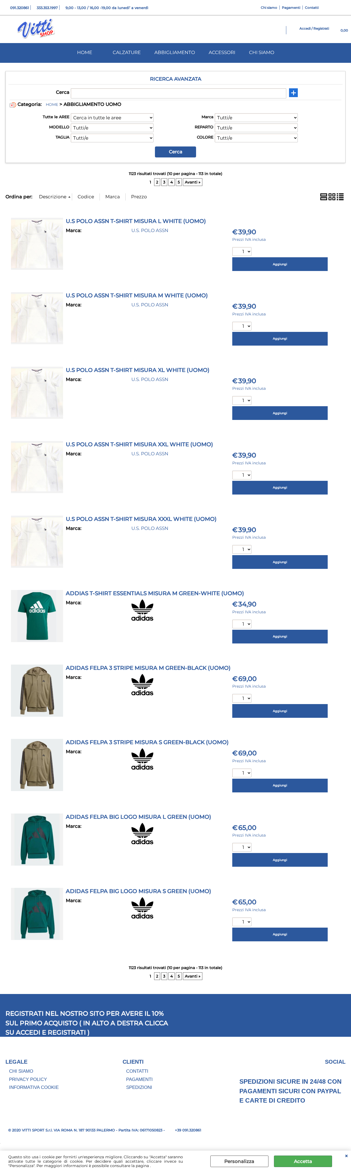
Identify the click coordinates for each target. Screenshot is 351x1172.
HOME (84, 52)
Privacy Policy (28, 1079)
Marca (207, 116)
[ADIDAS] (142, 619)
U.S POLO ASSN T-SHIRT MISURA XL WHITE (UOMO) (138, 370)
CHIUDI (346, 1156)
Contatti (312, 7)
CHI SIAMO (261, 52)
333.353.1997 (47, 7)
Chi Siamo (21, 1071)
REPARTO (204, 127)
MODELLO (59, 127)
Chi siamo (269, 7)
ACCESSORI (222, 52)
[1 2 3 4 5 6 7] (242, 327)
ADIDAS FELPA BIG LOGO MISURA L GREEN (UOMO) (138, 817)
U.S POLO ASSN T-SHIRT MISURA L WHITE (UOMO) (136, 221)
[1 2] (242, 252)
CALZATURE (127, 52)
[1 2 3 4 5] (242, 476)
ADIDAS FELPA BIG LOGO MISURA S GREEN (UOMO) (138, 891)
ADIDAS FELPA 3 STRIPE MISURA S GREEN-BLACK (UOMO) (147, 742)
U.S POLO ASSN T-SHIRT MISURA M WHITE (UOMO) (137, 295)
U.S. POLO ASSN (149, 230)
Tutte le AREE (56, 116)
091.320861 (19, 7)
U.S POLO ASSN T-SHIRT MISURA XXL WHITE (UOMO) (139, 444)
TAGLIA (62, 137)
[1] (242, 550)
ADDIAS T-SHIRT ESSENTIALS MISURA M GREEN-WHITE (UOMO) (155, 593)
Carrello (332, 196)
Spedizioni (139, 1087)
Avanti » (192, 182)
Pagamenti (291, 7)
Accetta (303, 1161)
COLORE (205, 137)
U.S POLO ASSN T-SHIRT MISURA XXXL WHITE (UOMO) (141, 519)
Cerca (62, 92)
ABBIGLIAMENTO (174, 52)
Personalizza (239, 1161)
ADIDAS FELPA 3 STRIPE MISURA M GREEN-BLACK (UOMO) (148, 668)
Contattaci (335, 181)
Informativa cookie (34, 1087)
